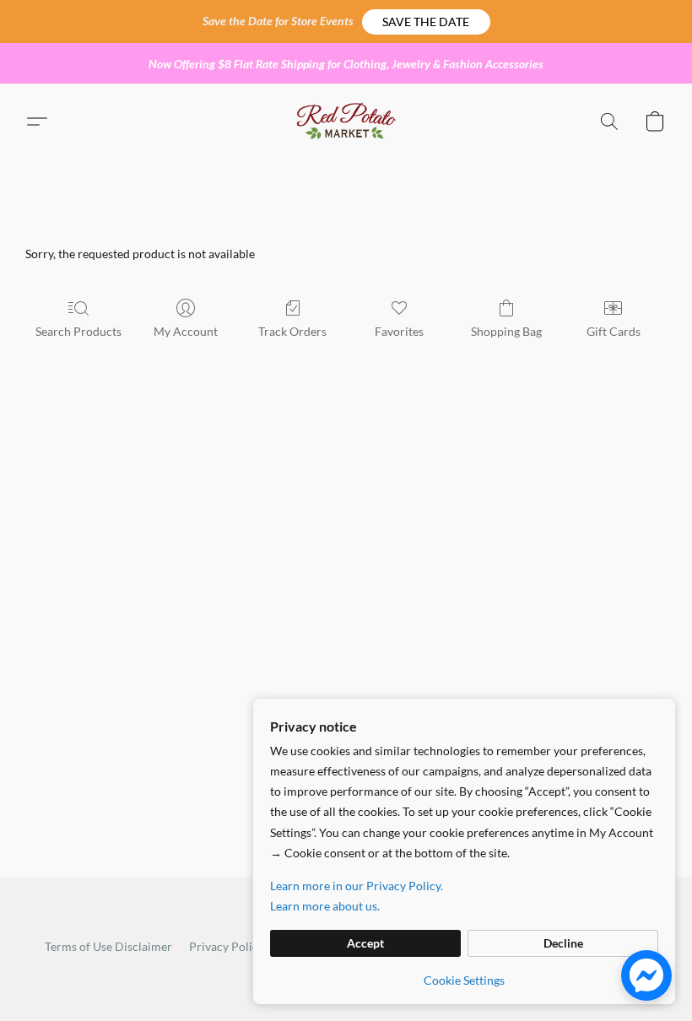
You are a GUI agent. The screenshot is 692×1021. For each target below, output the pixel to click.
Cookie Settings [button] (464, 980)
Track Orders (292, 331)
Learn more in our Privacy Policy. (356, 885)
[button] (426, 22)
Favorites (399, 331)
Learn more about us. (325, 906)
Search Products (78, 331)
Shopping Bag (506, 331)
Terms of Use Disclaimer (108, 946)
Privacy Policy (226, 946)
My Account (186, 331)
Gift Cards (614, 331)
